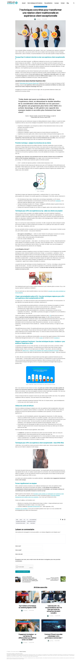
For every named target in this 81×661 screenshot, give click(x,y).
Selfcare (33, 523)
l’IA (50, 315)
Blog (68, 3)
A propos (56, 3)
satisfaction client (20, 523)
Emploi (19, 593)
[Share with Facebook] (60, 519)
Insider (41, 337)
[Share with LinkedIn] (63, 519)
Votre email (18, 550)
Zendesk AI (56, 337)
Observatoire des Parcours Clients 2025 (29, 83)
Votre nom (18, 546)
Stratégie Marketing (23, 623)
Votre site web (18, 554)
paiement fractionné (20, 521)
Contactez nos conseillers (21, 508)
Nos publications (48, 3)
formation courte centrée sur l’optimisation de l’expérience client (49, 493)
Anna (52, 640)
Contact (63, 3)
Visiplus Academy (22, 651)
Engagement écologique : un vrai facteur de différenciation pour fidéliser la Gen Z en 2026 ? (27, 636)
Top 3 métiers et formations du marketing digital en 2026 (27, 606)
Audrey (39, 19)
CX (24, 519)
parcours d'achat (31, 521)
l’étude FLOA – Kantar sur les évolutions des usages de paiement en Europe (40, 350)
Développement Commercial (51, 621)
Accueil (23, 3)
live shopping (33, 519)
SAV (28, 523)
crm (17, 519)
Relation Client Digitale (40, 6)
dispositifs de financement (34, 506)
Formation (24, 593)
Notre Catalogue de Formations (35, 3)
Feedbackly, (58, 200)
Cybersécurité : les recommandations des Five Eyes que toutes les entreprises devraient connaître (53, 609)
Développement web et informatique (53, 593)
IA (27, 519)
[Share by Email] (65, 519)
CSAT (21, 519)
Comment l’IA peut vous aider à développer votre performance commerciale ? (54, 636)
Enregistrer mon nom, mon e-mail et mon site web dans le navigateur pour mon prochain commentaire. (37, 560)
